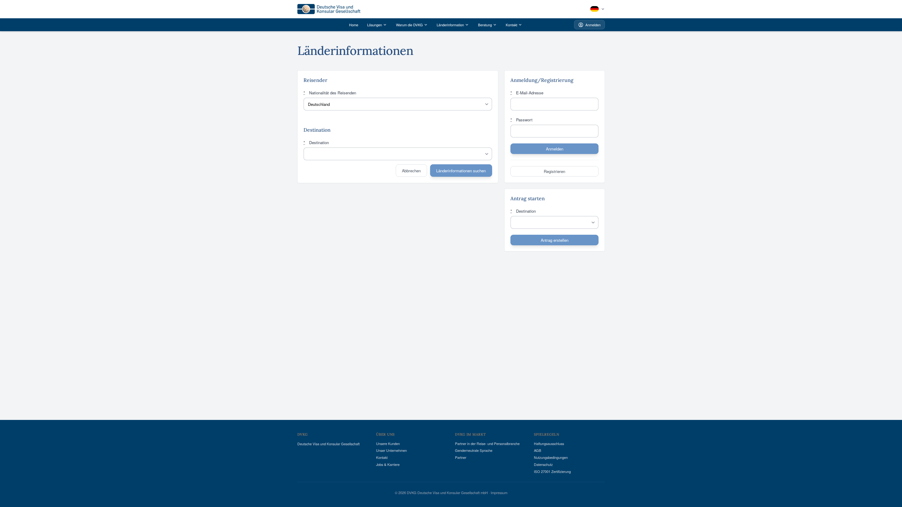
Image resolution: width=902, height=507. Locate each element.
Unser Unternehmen (391, 450)
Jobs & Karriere (388, 464)
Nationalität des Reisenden (329, 93)
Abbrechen (411, 170)
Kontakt (382, 457)
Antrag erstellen (554, 240)
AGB (537, 450)
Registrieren (554, 171)
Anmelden (593, 24)
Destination (316, 142)
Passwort (521, 120)
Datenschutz (543, 464)
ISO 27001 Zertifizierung (552, 471)
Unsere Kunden (388, 443)
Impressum (499, 492)
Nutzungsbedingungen (551, 457)
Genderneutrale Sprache (473, 450)
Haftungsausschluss (549, 443)
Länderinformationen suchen (461, 170)
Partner (460, 457)
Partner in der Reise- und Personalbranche (487, 443)
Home (353, 24)
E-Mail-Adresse (526, 93)
